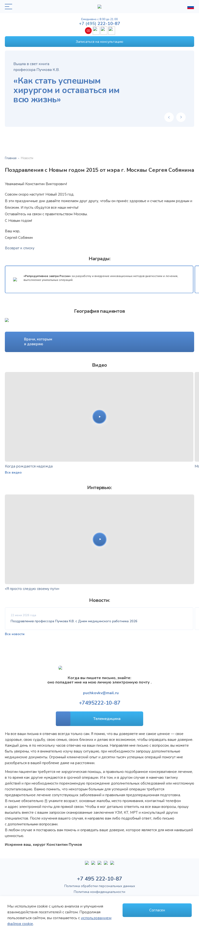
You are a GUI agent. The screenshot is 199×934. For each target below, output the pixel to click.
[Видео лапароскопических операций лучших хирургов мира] (93, 865)
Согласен (157, 910)
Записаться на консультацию (99, 41)
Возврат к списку (19, 248)
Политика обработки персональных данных (99, 886)
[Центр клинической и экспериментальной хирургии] (99, 865)
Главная (11, 158)
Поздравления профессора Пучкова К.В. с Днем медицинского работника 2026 (74, 621)
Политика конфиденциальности (99, 892)
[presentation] (169, 117)
